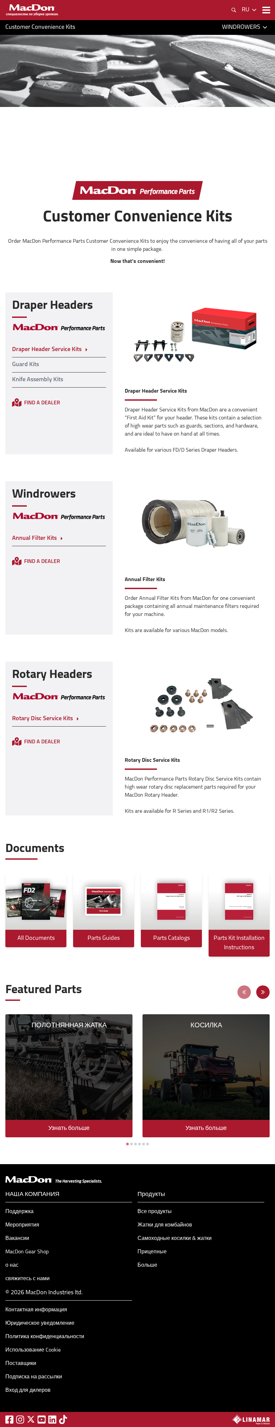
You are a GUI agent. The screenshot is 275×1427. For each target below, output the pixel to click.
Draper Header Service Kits (46, 350)
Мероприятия (22, 1225)
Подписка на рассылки (33, 1377)
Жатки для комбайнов (165, 1225)
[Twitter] (31, 1419)
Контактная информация (36, 1310)
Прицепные (152, 1252)
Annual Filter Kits (34, 538)
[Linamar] (251, 1419)
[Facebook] (9, 1419)
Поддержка (19, 1211)
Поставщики (20, 1363)
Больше (147, 1265)
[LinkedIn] (52, 1419)
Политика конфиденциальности (44, 1336)
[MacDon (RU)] (32, 10)
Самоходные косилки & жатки (175, 1238)
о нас (11, 1265)
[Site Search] (233, 10)
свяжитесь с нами (27, 1278)
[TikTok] (63, 1419)
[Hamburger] (266, 10)
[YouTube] (42, 1419)
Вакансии (17, 1238)
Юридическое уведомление (39, 1323)
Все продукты (155, 1211)
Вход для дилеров (28, 1390)
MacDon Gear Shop (27, 1252)
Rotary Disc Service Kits (42, 719)
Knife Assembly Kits (37, 380)
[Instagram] (20, 1419)
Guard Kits (25, 365)
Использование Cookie (33, 1350)
